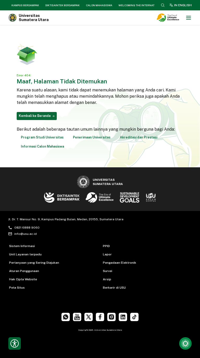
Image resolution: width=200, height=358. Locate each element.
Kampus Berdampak (25, 5)
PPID (106, 246)
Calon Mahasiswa (99, 5)
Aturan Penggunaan (24, 271)
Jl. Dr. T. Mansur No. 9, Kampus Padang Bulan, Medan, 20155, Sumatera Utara (65, 219)
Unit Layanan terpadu (25, 254)
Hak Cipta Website (23, 279)
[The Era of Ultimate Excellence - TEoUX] (170, 18)
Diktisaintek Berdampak (62, 5)
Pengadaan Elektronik (119, 262)
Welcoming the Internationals (141, 5)
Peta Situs (17, 287)
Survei (107, 271)
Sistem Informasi (22, 246)
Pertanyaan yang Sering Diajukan (34, 262)
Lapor (107, 254)
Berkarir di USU (114, 287)
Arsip (107, 279)
